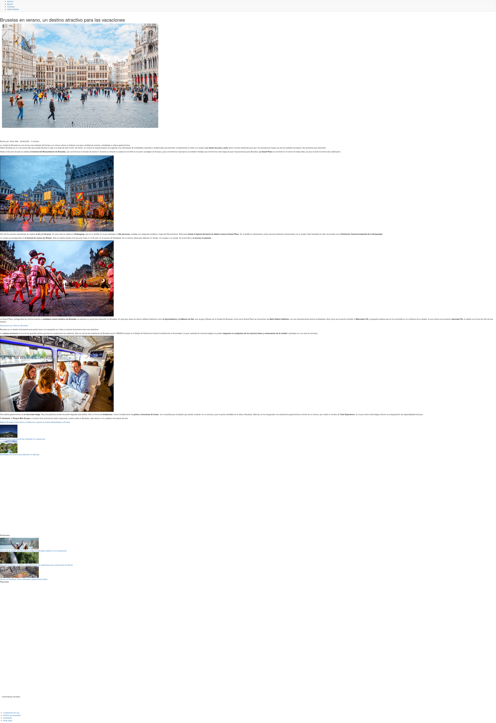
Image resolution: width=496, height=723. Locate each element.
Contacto (11, 6)
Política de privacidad (12, 715)
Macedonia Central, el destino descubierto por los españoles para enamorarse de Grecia (36, 565)
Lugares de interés (43, 422)
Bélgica (3, 422)
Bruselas (10, 422)
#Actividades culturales (60, 422)
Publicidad (7, 718)
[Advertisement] (63, 133)
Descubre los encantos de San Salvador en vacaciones (22, 439)
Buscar (10, 4)
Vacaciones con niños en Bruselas (14, 325)
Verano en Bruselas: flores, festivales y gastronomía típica (23, 579)
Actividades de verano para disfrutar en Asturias (19, 454)
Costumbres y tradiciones (24, 422)
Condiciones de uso (11, 712)
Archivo (10, 1)
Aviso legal (7, 720)
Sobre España (13, 9)
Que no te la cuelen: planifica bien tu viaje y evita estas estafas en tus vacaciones (33, 550)
